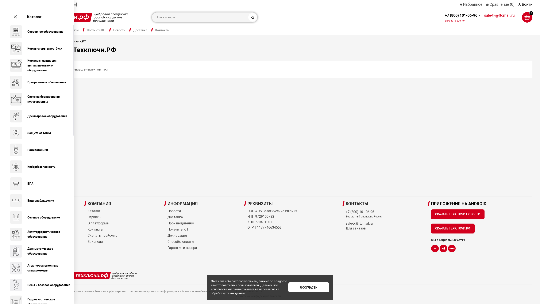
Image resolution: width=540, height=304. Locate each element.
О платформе (98, 223)
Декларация (177, 235)
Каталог (34, 17)
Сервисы (94, 217)
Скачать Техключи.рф (452, 228)
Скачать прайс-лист (103, 235)
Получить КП (96, 30)
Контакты (162, 30)
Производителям (180, 223)
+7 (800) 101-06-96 (461, 17)
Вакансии (95, 242)
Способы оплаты (180, 242)
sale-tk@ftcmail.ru (499, 15)
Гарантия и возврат (183, 248)
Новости (119, 30)
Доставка (140, 30)
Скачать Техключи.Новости (457, 214)
